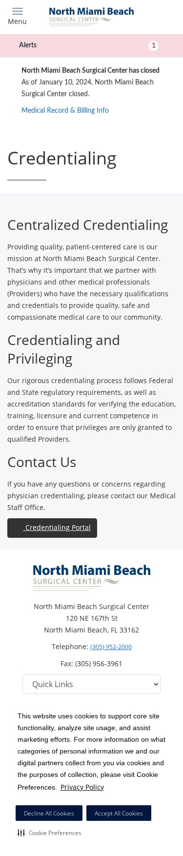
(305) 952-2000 (111, 647)
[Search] (155, 16)
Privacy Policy (82, 787)
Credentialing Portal (57, 527)
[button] (49, 832)
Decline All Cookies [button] (49, 813)
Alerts (87, 45)
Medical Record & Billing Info (65, 110)
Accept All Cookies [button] (119, 813)
